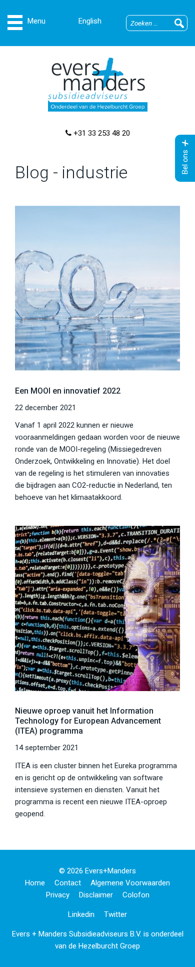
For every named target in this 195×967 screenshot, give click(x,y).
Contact (67, 882)
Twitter (115, 914)
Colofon (136, 894)
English (90, 21)
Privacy (58, 894)
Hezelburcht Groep (109, 945)
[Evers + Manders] (97, 85)
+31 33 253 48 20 (101, 133)
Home (35, 882)
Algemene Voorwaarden (130, 882)
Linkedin (81, 914)
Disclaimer (96, 894)
